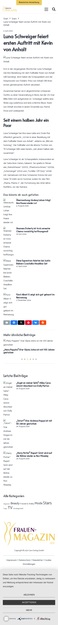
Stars (47, 503)
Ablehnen (29, 594)
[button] (53, 9)
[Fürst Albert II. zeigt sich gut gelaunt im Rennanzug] (8, 295)
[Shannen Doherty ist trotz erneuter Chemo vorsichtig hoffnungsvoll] (8, 229)
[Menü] (46, 9)
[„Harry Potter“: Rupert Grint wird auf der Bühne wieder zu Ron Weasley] (8, 453)
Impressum (11, 560)
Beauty (15, 503)
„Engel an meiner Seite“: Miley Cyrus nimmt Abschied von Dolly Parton (33, 384)
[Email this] (6, 322)
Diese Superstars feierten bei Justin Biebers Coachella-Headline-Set (33, 262)
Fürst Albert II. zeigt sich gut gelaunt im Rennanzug (35, 296)
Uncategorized (18, 508)
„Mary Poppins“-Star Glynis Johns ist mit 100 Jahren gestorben (29, 351)
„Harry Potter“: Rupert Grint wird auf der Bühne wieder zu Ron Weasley (34, 454)
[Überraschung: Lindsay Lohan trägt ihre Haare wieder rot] (8, 200)
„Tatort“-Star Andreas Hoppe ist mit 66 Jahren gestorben (34, 422)
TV (10, 507)
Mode (39, 503)
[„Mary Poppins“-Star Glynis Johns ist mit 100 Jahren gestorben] (29, 341)
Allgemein (6, 504)
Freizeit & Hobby (27, 503)
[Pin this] (28, 322)
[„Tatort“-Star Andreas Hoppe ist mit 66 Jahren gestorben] (8, 421)
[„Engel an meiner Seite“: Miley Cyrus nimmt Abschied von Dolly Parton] (8, 383)
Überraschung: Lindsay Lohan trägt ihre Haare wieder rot (33, 201)
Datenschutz (25, 560)
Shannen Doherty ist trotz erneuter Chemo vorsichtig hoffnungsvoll (33, 230)
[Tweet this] (21, 322)
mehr (29, 610)
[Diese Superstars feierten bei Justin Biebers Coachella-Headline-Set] (8, 261)
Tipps (5, 508)
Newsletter (37, 560)
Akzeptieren (29, 602)
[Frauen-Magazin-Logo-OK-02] (9, 9)
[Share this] (14, 322)
